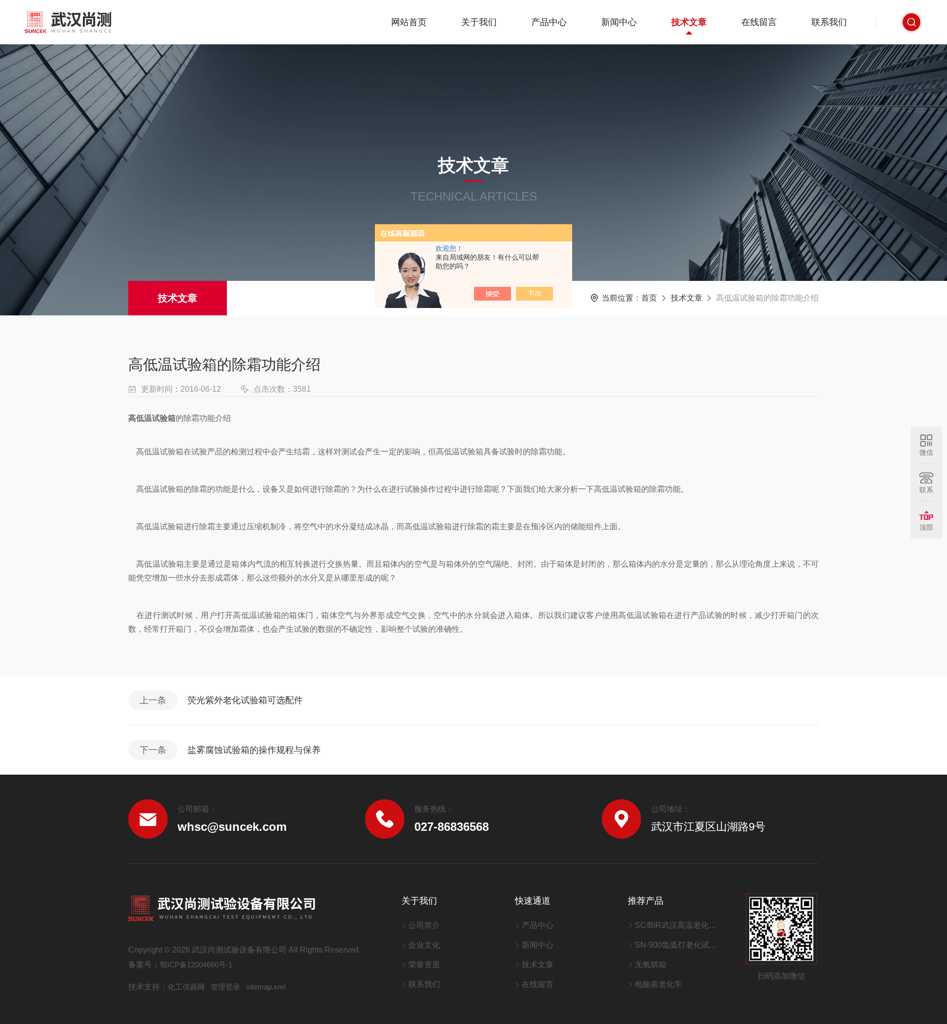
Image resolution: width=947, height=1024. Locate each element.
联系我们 (829, 22)
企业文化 (424, 945)
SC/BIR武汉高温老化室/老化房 (678, 925)
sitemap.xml (266, 987)
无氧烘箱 (650, 964)
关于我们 (479, 22)
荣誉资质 (424, 964)
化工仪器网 (186, 987)
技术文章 (689, 22)
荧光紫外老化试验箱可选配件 (245, 700)
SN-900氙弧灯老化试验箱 (678, 945)
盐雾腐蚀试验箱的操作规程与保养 (254, 750)
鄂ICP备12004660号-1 (196, 964)
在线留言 (759, 22)
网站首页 (409, 22)
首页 (649, 298)
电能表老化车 (658, 984)
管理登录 (225, 987)
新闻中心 (619, 22)
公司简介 (424, 925)
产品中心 (549, 22)
